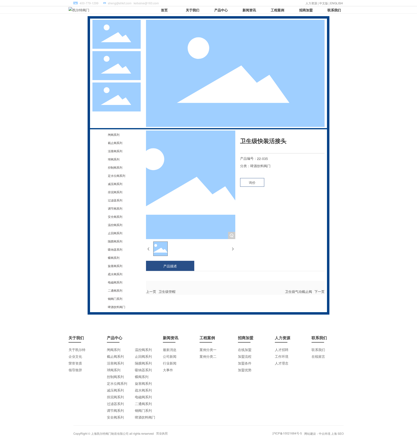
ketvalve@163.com (146, 3)
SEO (341, 433)
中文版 (323, 3)
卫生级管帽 (167, 291)
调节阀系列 (115, 208)
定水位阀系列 (116, 175)
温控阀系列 (115, 225)
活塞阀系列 (115, 151)
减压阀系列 (115, 184)
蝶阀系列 (113, 257)
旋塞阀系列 (115, 266)
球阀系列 (113, 159)
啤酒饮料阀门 (116, 307)
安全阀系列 (115, 216)
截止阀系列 (115, 143)
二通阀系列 (115, 290)
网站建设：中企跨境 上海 (320, 433)
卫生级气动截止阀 (298, 291)
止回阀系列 (115, 233)
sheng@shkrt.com (120, 3)
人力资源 (311, 3)
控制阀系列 (115, 167)
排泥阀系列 (115, 192)
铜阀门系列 (115, 298)
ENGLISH (337, 3)
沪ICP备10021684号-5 (287, 433)
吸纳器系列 (115, 249)
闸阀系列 (113, 134)
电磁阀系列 (115, 282)
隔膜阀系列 (115, 241)
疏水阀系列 (115, 274)
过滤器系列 (115, 200)
